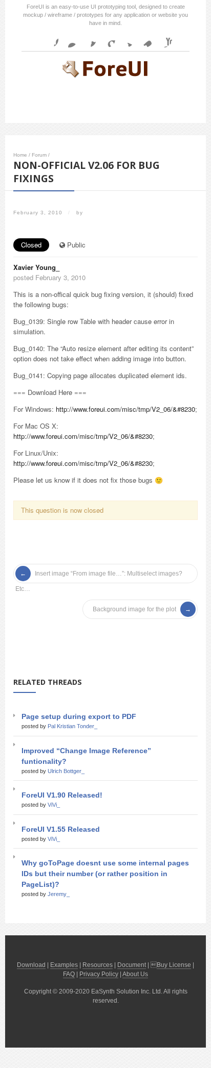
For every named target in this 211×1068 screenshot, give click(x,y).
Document (131, 964)
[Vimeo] (145, 39)
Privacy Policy (98, 974)
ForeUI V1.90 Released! (62, 795)
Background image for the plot (134, 609)
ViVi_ (54, 805)
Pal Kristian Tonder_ (72, 726)
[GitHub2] (88, 39)
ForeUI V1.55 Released (61, 829)
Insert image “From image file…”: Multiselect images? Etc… (98, 575)
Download (31, 964)
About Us (135, 974)
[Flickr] (69, 39)
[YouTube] (164, 39)
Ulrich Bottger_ (66, 771)
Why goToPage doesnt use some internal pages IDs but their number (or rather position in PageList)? (105, 873)
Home (20, 155)
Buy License (174, 964)
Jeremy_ (59, 894)
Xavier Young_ (36, 267)
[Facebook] (50, 39)
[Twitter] (126, 39)
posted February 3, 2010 (49, 277)
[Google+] (107, 39)
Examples (64, 964)
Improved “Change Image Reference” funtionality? (86, 756)
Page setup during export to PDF (79, 716)
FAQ (69, 974)
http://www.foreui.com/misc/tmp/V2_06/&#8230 (125, 409)
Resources (97, 964)
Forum (39, 155)
